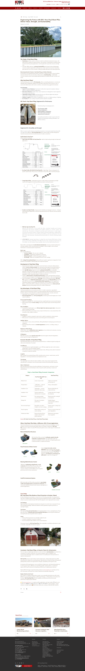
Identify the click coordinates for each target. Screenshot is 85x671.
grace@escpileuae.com (21, 651)
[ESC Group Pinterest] (69, 8)
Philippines (40, 666)
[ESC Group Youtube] (67, 8)
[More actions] (60, 17)
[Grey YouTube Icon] (21, 663)
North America (44, 665)
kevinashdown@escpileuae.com (23, 658)
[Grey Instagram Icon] (23, 663)
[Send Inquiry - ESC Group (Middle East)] (18, 8)
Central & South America (52, 665)
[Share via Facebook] (21, 588)
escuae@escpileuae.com (21, 649)
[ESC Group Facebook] (63, 8)
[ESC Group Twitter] (66, 8)
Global (39, 665)
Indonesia (56, 666)
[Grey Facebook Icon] (17, 663)
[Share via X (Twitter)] (23, 588)
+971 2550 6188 (53, 4)
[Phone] (16, 8)
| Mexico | (60, 666)
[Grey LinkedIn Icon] (15, 663)
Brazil (53, 666)
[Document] (20, 8)
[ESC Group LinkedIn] (64, 8)
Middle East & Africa (61, 665)
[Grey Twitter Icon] (19, 663)
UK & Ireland (45, 666)
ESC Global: (66, 4)
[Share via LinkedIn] (26, 588)
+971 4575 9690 (61, 4)
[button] (46, 8)
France (50, 666)
